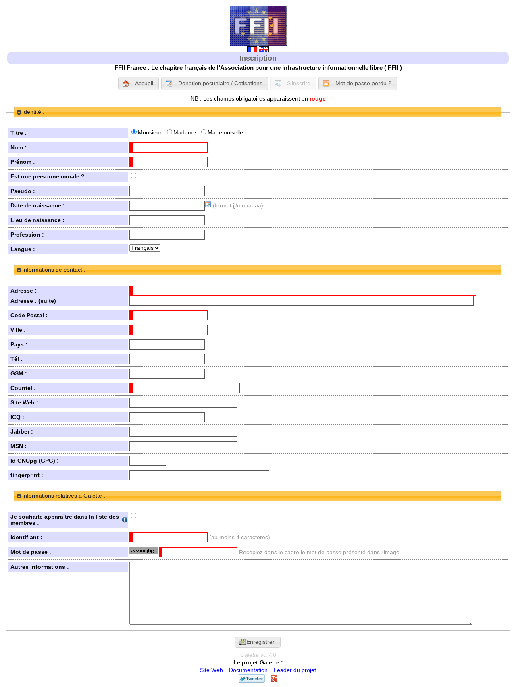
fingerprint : (26, 475)
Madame (184, 133)
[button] (138, 83)
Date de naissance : (37, 206)
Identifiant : (26, 537)
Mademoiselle (225, 133)
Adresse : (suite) (33, 301)
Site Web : (24, 403)
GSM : (18, 374)
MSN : (18, 446)
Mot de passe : (30, 552)
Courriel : (23, 388)
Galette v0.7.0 (258, 655)
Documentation (248, 670)
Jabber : (21, 432)
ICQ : (17, 417)
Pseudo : (22, 191)
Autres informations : (39, 567)
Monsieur (150, 133)
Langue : (22, 249)
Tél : (16, 359)
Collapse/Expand (19, 112)
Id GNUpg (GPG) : (34, 461)
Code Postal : (29, 315)
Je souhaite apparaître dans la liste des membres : (64, 520)
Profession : (27, 235)
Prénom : (22, 162)
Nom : (18, 148)
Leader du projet (295, 670)
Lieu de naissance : (37, 220)
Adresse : (23, 291)
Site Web (211, 670)
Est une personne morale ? (47, 177)
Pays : (18, 344)
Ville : (18, 330)
